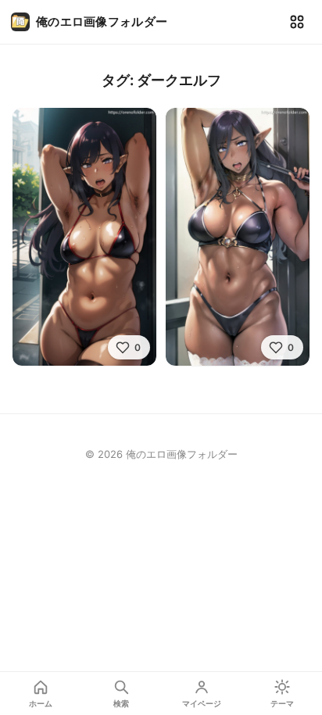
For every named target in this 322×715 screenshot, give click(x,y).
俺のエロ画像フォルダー (101, 21)
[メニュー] (297, 22)
